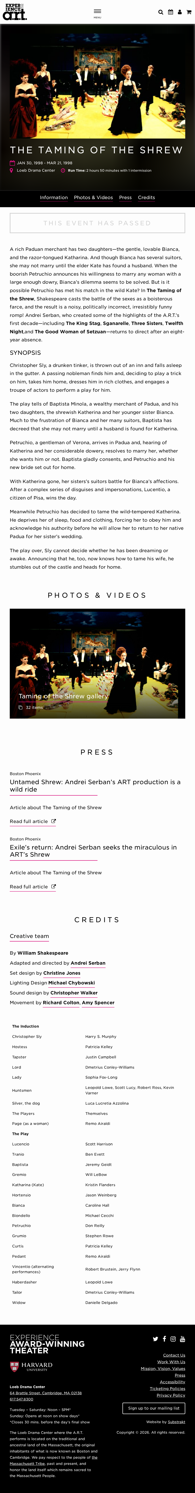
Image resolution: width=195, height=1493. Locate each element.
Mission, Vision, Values (163, 1368)
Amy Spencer (98, 1002)
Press (125, 197)
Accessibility (172, 1382)
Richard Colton (61, 1002)
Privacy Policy (171, 1395)
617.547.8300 (21, 1399)
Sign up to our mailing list (154, 1408)
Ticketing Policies (167, 1388)
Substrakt (176, 1422)
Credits (146, 197)
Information (54, 197)
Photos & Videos (93, 197)
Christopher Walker (74, 993)
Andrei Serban (88, 963)
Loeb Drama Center (36, 170)
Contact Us (174, 1355)
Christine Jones (61, 973)
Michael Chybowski (71, 983)
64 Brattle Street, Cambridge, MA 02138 (46, 1393)
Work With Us (171, 1362)
